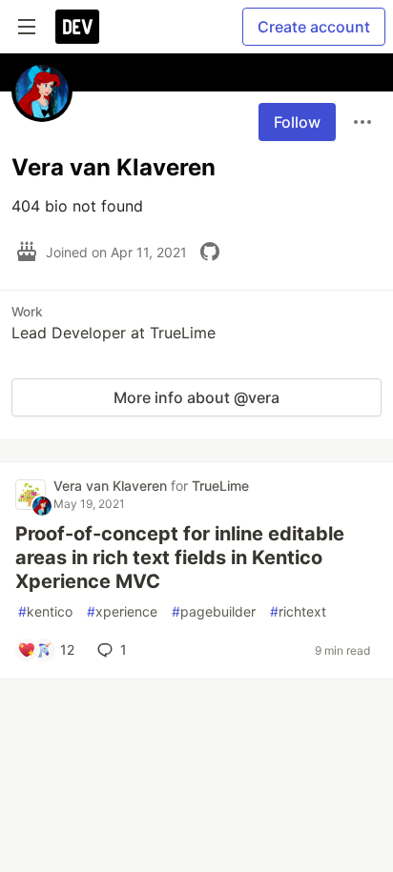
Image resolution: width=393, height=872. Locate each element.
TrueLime (220, 485)
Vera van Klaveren (112, 485)
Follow (297, 122)
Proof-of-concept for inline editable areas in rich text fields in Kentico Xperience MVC (179, 557)
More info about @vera (196, 397)
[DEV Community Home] (77, 27)
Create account (314, 26)
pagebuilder (214, 611)
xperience (122, 611)
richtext (298, 611)
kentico (45, 611)
